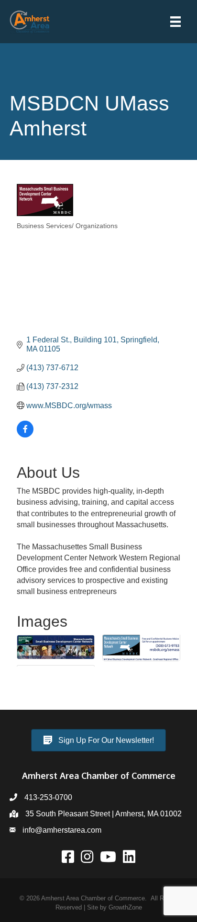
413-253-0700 (48, 797)
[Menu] (175, 22)
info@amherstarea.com (61, 830)
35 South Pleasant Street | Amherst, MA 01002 (103, 814)
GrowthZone (125, 907)
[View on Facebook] (25, 435)
